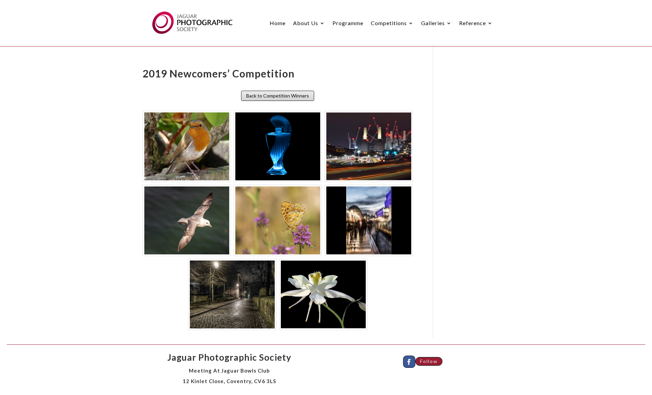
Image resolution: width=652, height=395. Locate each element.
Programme (347, 23)
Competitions (389, 23)
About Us (305, 23)
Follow (429, 361)
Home (278, 23)
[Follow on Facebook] (409, 362)
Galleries (433, 23)
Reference (472, 23)
